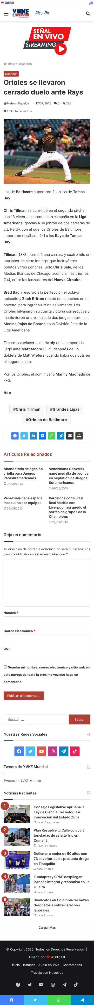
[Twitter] (24, 436)
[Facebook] (15, 436)
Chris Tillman (28, 409)
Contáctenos (72, 965)
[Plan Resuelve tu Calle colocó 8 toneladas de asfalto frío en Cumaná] (17, 837)
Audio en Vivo (48, 965)
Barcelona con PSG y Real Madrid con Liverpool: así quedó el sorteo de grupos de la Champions (67, 507)
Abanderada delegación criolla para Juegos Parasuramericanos (23, 473)
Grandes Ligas (66, 409)
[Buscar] (88, 15)
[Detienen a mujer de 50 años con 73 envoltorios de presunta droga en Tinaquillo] (17, 860)
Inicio (11, 64)
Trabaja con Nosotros (47, 972)
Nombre (11, 613)
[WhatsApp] (51, 436)
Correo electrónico (19, 631)
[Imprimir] (79, 436)
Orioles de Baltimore (47, 419)
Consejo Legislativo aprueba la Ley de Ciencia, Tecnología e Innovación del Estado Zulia (59, 812)
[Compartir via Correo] (70, 436)
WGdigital (58, 957)
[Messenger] (42, 436)
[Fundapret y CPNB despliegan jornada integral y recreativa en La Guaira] (17, 883)
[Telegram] (60, 436)
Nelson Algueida (18, 103)
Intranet (29, 965)
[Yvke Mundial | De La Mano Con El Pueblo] (31, 13)
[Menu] (6, 15)
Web (7, 649)
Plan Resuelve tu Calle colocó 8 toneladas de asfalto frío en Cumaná (59, 835)
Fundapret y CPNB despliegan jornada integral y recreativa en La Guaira (61, 882)
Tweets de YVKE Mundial (22, 781)
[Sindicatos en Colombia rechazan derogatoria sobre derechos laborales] (17, 907)
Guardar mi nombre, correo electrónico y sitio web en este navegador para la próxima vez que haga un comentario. (47, 674)
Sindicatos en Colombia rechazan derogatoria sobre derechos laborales (61, 905)
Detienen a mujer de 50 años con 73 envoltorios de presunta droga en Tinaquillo (61, 858)
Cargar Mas (47, 927)
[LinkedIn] (33, 436)
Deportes (25, 64)
